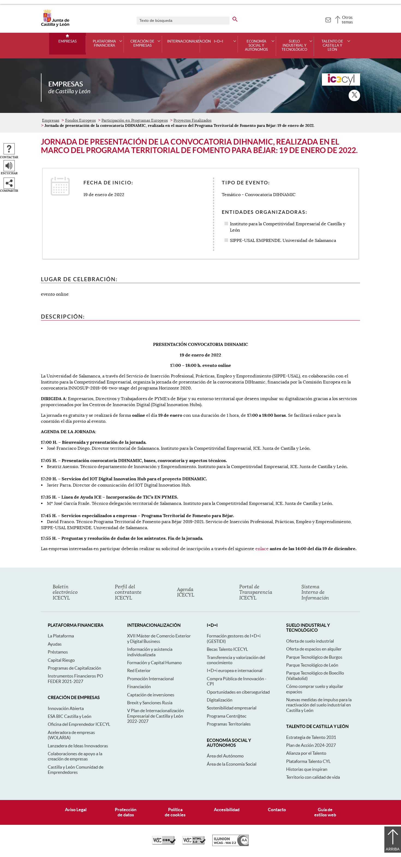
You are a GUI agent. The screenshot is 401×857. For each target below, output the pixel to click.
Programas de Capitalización (74, 668)
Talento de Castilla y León (332, 46)
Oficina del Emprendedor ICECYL (79, 724)
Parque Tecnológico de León (312, 665)
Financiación (139, 686)
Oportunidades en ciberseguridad (238, 692)
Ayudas (55, 644)
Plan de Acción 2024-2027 (311, 745)
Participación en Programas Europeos (134, 120)
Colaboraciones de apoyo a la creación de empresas (75, 756)
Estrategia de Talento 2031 (311, 737)
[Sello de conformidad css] (164, 843)
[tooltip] (328, 19)
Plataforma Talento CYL (308, 761)
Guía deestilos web (325, 812)
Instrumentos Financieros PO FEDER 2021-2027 (75, 678)
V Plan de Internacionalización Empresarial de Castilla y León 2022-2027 (155, 716)
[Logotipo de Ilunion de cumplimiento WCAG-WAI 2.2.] (230, 844)
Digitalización (219, 699)
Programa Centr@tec (226, 716)
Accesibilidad (227, 809)
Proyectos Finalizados (192, 120)
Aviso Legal (75, 809)
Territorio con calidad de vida (313, 777)
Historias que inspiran (306, 769)
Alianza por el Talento (306, 753)
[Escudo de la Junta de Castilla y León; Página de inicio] (55, 25)
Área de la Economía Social (231, 764)
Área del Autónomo (225, 755)
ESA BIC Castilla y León (69, 716)
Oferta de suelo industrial (310, 641)
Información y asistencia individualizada (149, 652)
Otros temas (347, 19)
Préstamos (58, 651)
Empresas (67, 41)
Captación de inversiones (150, 694)
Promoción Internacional (150, 678)
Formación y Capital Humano (154, 662)
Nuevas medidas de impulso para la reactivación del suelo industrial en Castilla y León (319, 705)
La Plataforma (61, 635)
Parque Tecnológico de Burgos (314, 657)
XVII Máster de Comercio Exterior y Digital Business (159, 638)
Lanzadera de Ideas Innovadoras (78, 745)
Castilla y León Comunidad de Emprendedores (75, 770)
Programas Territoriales (229, 723)
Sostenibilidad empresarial (231, 707)
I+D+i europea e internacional (234, 670)
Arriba (393, 849)
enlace (262, 549)
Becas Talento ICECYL (227, 649)
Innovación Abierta (66, 708)
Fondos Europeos (80, 120)
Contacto (277, 809)
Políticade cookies (175, 812)
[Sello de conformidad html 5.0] (194, 843)
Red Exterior (139, 670)
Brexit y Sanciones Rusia (149, 702)
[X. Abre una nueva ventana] (354, 95)
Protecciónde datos (125, 812)
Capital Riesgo (61, 660)
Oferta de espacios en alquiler (314, 648)
